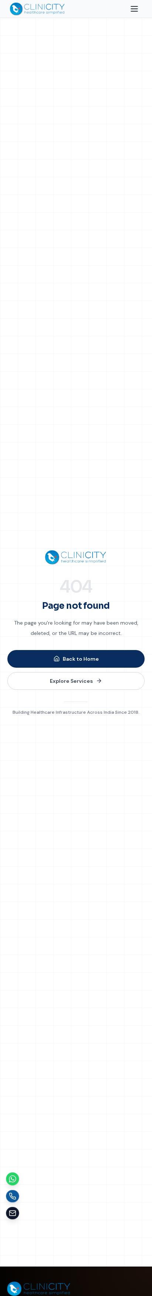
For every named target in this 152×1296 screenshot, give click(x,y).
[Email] (12, 1213)
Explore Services (71, 681)
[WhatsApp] (12, 1179)
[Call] (12, 1196)
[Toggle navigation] (134, 9)
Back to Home (81, 659)
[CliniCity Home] (76, 557)
